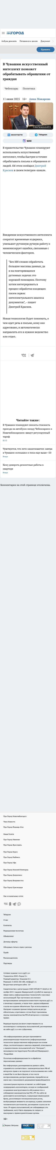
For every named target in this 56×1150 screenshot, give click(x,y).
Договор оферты (10, 942)
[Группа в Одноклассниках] (10, 904)
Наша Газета (8, 834)
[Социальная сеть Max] (28, 141)
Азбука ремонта (9, 41)
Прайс (6, 952)
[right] (53, 41)
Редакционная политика (13, 931)
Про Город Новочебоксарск (14, 816)
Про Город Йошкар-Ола (13, 827)
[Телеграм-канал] (41, 135)
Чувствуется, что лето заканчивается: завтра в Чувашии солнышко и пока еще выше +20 (27, 452)
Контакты (7, 925)
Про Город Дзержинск (12, 875)
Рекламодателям (10, 958)
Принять (45, 49)
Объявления (8, 936)
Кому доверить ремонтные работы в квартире (23, 468)
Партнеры (7, 963)
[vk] (24, 355)
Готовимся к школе (29, 41)
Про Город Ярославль (12, 845)
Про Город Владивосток (13, 880)
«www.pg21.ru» (24, 973)
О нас (5, 920)
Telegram (7, 914)
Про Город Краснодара (13, 887)
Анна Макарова (39, 99)
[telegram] (33, 355)
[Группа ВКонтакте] (15, 135)
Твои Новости (9, 822)
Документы (46, 41)
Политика (29, 88)
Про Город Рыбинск (11, 857)
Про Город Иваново (11, 839)
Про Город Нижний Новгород (15, 870)
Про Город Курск (10, 852)
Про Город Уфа (9, 862)
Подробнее (8, 1054)
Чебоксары (11, 88)
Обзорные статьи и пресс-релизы (17, 947)
